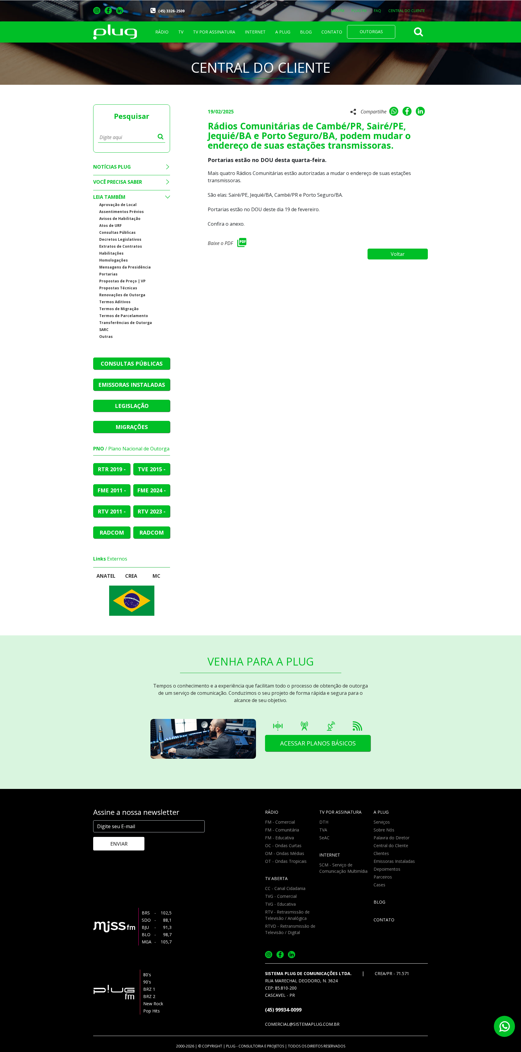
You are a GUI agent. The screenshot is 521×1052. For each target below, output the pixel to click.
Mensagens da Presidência (125, 267)
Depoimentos (387, 869)
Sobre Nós (384, 830)
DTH (323, 822)
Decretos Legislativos (120, 239)
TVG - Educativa (280, 904)
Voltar (398, 254)
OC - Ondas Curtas (283, 845)
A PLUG (282, 32)
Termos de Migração (119, 308)
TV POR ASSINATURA (214, 32)
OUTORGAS (371, 31)
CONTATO (331, 32)
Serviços (382, 822)
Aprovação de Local (118, 204)
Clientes (381, 853)
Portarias (108, 274)
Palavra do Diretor (391, 838)
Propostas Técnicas (118, 288)
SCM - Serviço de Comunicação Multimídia (343, 868)
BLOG (306, 32)
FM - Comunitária (282, 830)
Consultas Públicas (117, 232)
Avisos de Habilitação (120, 218)
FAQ (377, 10)
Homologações (113, 260)
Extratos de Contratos (120, 246)
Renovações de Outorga (122, 294)
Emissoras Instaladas (394, 861)
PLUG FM (359, 10)
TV (180, 32)
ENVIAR (119, 844)
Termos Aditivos (115, 301)
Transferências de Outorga (125, 322)
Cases (379, 885)
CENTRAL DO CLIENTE (406, 10)
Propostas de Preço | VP (122, 281)
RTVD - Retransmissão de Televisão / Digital (290, 929)
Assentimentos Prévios (121, 211)
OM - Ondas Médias (284, 853)
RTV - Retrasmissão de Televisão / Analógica (287, 915)
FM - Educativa (279, 838)
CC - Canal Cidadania (285, 888)
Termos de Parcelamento (123, 315)
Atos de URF (110, 225)
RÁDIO (162, 32)
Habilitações (111, 253)
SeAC (324, 838)
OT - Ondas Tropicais (286, 861)
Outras (106, 336)
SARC (104, 329)
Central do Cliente (391, 845)
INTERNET (255, 32)
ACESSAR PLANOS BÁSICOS (318, 743)
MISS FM (337, 10)
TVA (323, 830)
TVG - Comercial (281, 896)
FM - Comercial (280, 822)
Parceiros (383, 877)
